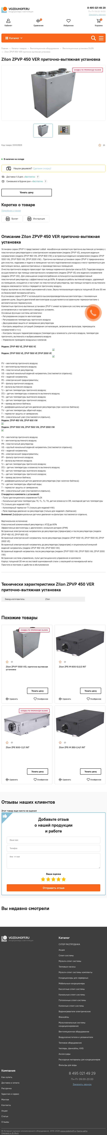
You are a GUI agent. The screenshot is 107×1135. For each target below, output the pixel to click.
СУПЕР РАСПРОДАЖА (69, 944)
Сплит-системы (66, 955)
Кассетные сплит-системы (72, 989)
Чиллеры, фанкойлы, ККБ (71, 1048)
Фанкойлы (64, 1017)
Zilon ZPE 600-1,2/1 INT (17, 747)
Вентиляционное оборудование (74, 1031)
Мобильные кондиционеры (72, 983)
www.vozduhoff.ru (68, 1131)
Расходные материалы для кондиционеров (79, 1059)
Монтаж (5, 1099)
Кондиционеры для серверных (73, 978)
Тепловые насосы (67, 966)
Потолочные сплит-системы (72, 1000)
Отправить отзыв (53, 888)
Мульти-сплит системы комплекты (75, 972)
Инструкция (39, 218)
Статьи (4, 1116)
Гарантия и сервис (10, 1094)
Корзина (99, 24)
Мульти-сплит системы (70, 961)
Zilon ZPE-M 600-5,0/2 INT (72, 666)
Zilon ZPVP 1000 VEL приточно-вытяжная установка (27, 668)
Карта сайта (82, 1131)
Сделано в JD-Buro (10, 1133)
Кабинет (8, 25)
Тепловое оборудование (70, 1042)
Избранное (69, 25)
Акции (62, 950)
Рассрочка (6, 1088)
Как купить (6, 1077)
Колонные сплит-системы (71, 1006)
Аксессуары (64, 1054)
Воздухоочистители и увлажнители (76, 1037)
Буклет (15, 218)
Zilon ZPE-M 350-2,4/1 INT (72, 747)
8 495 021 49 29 (96, 7)
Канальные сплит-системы (72, 994)
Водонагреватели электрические (75, 1011)
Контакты (6, 1105)
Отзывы (5, 1122)
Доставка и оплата (10, 1082)
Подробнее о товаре (11, 210)
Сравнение (38, 22)
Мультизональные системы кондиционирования (72, 1024)
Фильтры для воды (68, 1065)
